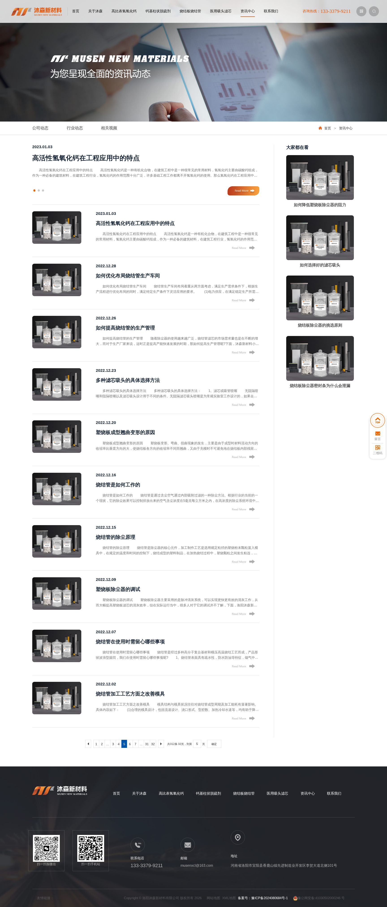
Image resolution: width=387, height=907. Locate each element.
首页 (75, 11)
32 (153, 744)
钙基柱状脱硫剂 (158, 11)
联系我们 (271, 11)
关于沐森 (95, 11)
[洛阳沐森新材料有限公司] (39, 11)
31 (147, 744)
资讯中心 (248, 11)
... (107, 744)
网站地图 (213, 898)
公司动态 (40, 128)
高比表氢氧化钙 (124, 11)
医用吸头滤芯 (221, 11)
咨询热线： (327, 11)
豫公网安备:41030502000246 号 (321, 898)
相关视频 (109, 128)
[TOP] (378, 421)
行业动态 (75, 128)
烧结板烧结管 (190, 11)
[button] (34, 190)
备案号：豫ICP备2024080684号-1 (263, 898)
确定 (214, 744)
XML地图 (229, 898)
